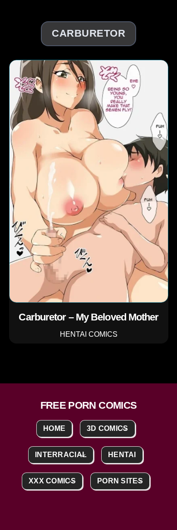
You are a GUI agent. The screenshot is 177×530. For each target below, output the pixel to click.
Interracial (61, 454)
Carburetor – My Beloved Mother (88, 317)
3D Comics (107, 428)
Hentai (122, 454)
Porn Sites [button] (120, 481)
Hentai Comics (89, 334)
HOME (54, 428)
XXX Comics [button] (52, 481)
